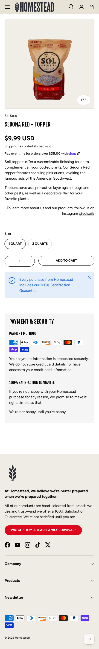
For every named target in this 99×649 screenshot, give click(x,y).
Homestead (22, 637)
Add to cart (66, 261)
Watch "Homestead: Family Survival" (43, 530)
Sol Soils (11, 116)
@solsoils (86, 213)
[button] (92, 7)
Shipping (11, 146)
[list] (49, 64)
